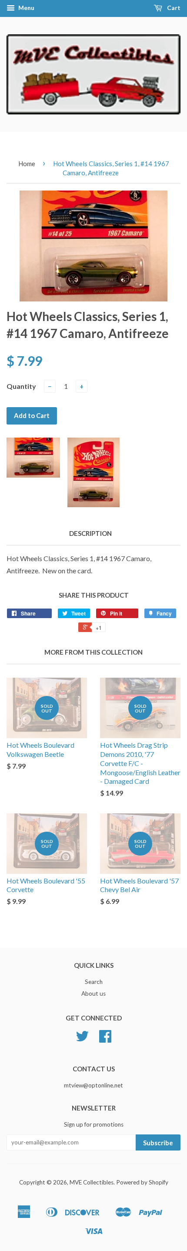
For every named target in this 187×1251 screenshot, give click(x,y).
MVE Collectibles (92, 1182)
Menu (25, 7)
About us (93, 993)
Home (26, 163)
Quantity (21, 386)
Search (94, 981)
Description (90, 533)
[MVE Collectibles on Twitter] (82, 1039)
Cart (173, 7)
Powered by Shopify (142, 1182)
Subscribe (158, 1143)
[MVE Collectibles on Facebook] (105, 1039)
